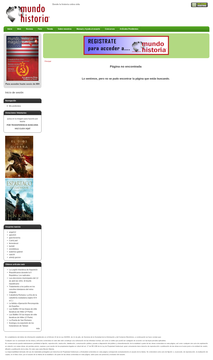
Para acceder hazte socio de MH (22, 84)
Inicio (9, 29)
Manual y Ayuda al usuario (88, 29)
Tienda (50, 29)
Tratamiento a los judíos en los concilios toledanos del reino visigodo (22, 289)
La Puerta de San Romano (20, 320)
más (38, 328)
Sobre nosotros (65, 29)
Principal (48, 61)
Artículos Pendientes (129, 29)
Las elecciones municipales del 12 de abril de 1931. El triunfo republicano (23, 281)
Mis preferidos (15, 106)
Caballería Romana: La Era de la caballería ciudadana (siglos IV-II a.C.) (23, 298)
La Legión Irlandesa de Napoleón (23, 270)
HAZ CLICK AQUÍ (22, 129)
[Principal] (28, 23)
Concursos (110, 29)
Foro (40, 29)
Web (19, 29)
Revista (29, 29)
